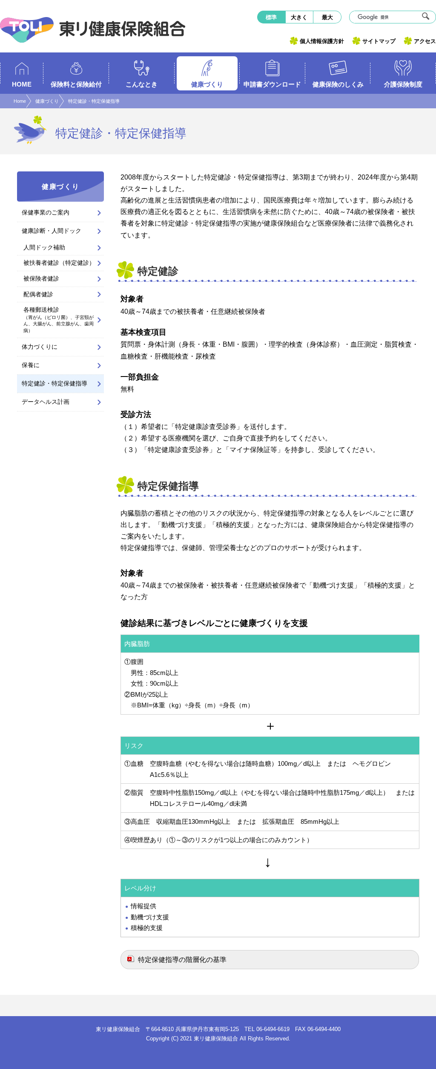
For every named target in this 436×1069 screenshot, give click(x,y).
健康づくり (47, 101)
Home (20, 101)
